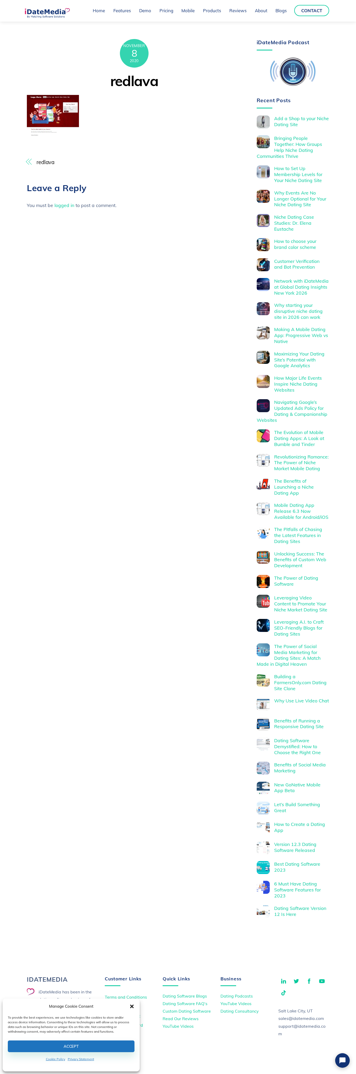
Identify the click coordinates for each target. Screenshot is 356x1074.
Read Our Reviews (181, 1018)
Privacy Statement (81, 1059)
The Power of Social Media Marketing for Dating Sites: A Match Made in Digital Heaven (289, 655)
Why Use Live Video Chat (301, 700)
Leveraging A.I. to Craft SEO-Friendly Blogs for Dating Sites (299, 628)
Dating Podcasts (236, 996)
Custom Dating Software (187, 1011)
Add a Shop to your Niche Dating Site (301, 121)
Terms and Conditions (126, 997)
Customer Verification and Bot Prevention (297, 264)
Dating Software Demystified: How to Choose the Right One (297, 746)
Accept (71, 1046)
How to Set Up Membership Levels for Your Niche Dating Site (298, 174)
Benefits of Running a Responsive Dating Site (299, 723)
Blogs (281, 10)
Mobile (188, 10)
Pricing (166, 10)
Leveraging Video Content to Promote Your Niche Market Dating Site (300, 603)
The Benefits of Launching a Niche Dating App (294, 487)
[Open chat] (342, 1060)
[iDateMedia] (47, 16)
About (261, 10)
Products (212, 10)
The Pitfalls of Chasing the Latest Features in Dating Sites (298, 535)
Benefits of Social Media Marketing (300, 767)
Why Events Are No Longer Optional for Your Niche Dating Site (300, 199)
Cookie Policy (55, 1059)
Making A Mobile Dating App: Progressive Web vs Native (301, 335)
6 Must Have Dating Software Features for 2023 (297, 889)
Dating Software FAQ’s (185, 1003)
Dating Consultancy (239, 1011)
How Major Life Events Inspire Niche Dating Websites (298, 384)
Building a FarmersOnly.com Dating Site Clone (300, 682)
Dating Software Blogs (185, 996)
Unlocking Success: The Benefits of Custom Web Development (300, 559)
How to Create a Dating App (299, 827)
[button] (131, 1006)
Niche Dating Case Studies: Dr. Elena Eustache (294, 223)
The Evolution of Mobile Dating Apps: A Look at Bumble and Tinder (299, 438)
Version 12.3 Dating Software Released (295, 847)
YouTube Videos (178, 1026)
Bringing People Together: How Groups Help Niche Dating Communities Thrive (289, 147)
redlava (134, 81)
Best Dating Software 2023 (297, 867)
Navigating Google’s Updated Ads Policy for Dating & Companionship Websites (292, 411)
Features (122, 10)
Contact (311, 10)
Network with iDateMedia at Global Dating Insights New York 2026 (301, 287)
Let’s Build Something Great (297, 807)
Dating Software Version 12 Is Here (300, 911)
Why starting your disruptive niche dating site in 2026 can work (298, 311)
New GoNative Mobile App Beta (297, 787)
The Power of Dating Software (296, 581)
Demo (145, 10)
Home (99, 10)
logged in (64, 205)
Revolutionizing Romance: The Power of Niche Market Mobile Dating (301, 462)
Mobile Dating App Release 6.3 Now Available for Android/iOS (301, 511)
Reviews (238, 10)
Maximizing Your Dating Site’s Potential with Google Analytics (299, 359)
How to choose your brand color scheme (295, 244)
